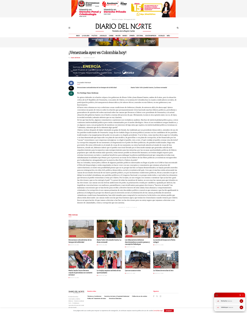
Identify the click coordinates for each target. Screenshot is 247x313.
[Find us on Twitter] (157, 296)
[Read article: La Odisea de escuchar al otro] (166, 259)
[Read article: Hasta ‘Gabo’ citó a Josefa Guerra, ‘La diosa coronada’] (109, 229)
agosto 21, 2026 (130, 273)
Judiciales (103, 35)
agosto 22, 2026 (158, 244)
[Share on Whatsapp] (71, 93)
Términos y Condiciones (94, 296)
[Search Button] (177, 27)
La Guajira (85, 35)
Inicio (78, 35)
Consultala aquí (158, 310)
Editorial (140, 35)
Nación (118, 35)
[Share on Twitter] (71, 88)
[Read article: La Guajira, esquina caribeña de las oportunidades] (109, 259)
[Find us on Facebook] (153, 296)
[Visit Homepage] (123, 28)
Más (168, 35)
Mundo (125, 35)
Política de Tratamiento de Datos (96, 298)
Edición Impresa (150, 35)
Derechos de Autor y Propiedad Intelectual (116, 296)
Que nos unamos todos (133, 270)
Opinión (131, 35)
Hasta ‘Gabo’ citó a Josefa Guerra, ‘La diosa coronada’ (149, 87)
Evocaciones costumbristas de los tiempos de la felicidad (97, 87)
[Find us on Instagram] (160, 296)
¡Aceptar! (169, 310)
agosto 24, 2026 (74, 244)
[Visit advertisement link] (123, 8)
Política (94, 35)
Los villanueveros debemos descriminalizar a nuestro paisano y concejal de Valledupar (137, 242)
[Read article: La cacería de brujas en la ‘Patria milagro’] (166, 229)
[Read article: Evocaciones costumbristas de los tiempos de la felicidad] (81, 229)
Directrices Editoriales (115, 298)
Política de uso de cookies (139, 296)
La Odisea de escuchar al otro (163, 270)
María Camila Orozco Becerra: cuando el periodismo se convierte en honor (80, 273)
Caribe (111, 35)
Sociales (161, 35)
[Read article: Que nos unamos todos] (137, 259)
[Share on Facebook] (71, 83)
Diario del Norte (75, 57)
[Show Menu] (69, 27)
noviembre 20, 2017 (89, 57)
